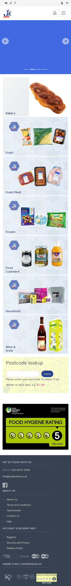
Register (11, 537)
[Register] (62, 3)
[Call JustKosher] (10, 3)
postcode (34, 379)
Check (47, 373)
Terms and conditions (19, 504)
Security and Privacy (18, 542)
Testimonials (14, 510)
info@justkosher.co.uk (15, 476)
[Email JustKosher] (6, 3)
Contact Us (13, 515)
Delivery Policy (15, 548)
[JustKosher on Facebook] (15, 3)
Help (9, 521)
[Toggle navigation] (63, 13)
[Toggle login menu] (55, 13)
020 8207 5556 (20, 469)
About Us (12, 499)
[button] (5, 41)
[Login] (67, 3)
